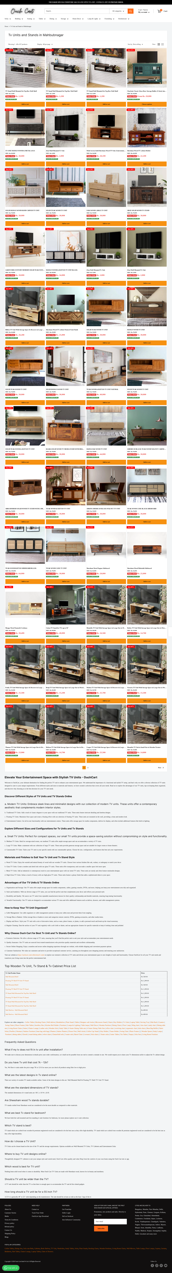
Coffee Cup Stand (92, 1031)
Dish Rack (153, 1022)
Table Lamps (140, 1248)
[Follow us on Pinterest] (161, 1265)
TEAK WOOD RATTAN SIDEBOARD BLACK (20, 568)
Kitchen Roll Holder (52, 1025)
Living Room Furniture (150, 1034)
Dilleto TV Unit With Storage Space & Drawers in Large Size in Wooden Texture (25, 330)
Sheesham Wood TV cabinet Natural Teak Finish (62, 330)
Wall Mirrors (131, 1248)
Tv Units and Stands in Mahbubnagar (20, 26)
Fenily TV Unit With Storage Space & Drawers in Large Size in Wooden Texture (25, 687)
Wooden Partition (105, 1025)
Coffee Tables (29, 1022)
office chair (110, 1028)
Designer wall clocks (87, 1022)
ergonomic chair (131, 1028)
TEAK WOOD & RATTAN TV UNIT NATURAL (102, 389)
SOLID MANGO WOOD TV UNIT (57, 389)
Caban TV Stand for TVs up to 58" (57, 628)
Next (159, 767)
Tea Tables (123, 1034)
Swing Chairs (9, 1025)
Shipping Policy (10, 1233)
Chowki (24, 1034)
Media (7, 1216)
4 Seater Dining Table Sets (96, 1028)
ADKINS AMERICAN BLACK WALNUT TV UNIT (103, 509)
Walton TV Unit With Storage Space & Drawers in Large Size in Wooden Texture (106, 687)
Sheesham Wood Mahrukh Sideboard (139, 568)
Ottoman (19, 1031)
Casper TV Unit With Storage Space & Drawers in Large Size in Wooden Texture (106, 747)
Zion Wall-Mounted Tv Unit (55, 151)
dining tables (17, 1034)
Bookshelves (60, 1022)
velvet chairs (47, 1034)
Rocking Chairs (40, 1022)
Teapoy (131, 1034)
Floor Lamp (127, 1025)
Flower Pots (72, 1031)
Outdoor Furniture (29, 1031)
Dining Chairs (116, 1025)
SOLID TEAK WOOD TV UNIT (56, 210)
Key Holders (118, 1022)
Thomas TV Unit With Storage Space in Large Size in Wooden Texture (25, 747)
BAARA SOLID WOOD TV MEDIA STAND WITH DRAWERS (65, 449)
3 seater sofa (69, 1034)
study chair (152, 1025)
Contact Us (8, 1230)
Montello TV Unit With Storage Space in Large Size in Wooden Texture (106, 628)
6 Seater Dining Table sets (77, 1028)
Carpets (157, 1248)
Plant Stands (83, 1248)
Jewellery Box (39, 1025)
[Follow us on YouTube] (165, 1265)
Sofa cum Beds (28, 1248)
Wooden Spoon (147, 1031)
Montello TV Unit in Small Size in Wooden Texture (144, 747)
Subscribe (101, 1228)
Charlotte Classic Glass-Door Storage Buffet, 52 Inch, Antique (147, 91)
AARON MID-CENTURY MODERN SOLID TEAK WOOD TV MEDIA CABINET (25, 270)
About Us (8, 1209)
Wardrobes (60, 1248)
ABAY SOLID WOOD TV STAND (138, 210)
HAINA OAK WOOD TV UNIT (97, 449)
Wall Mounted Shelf (11, 977)
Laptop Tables (36, 1251)
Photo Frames (19, 1025)
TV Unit (53, 1248)
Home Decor (77, 19)
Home (6, 26)
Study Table (63, 1028)
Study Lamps (157, 1031)
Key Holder (104, 1031)
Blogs (6, 1237)
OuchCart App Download (40, 1216)
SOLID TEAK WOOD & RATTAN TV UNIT (20, 449)
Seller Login (66, 1213)
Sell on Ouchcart (67, 1216)
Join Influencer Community (71, 1220)
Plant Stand (69, 1022)
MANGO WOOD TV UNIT (136, 330)
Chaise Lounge (33, 1028)
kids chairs (141, 1028)
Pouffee (12, 1031)
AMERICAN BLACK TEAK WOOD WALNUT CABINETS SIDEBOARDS (147, 449)
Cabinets (37, 1248)
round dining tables (35, 1034)
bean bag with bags (43, 1031)
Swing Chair (124, 1031)
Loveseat (87, 1034)
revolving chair (120, 1028)
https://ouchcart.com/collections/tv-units (31, 955)
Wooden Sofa (53, 1028)
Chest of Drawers (47, 1251)
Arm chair (143, 1025)
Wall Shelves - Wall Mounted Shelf (16, 1010)
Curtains (163, 1248)
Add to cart (25, 104)
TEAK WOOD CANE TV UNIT (56, 568)
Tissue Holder (114, 1031)
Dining (52, 19)
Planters (53, 1031)
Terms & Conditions (11, 1220)
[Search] (131, 11)
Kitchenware (122, 19)
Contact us (35, 1209)
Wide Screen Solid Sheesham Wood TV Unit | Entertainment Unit (106, 151)
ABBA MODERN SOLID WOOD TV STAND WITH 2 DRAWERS (25, 509)
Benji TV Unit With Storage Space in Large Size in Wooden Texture (65, 687)
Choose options (147, 104)
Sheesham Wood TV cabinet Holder (139, 151)
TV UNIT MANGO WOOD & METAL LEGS (20, 151)
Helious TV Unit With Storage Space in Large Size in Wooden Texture (65, 747)
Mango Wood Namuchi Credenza (16, 628)
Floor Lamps (150, 1248)
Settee (25, 1028)
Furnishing (108, 19)
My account (143, 12)
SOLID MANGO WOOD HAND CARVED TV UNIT (22, 210)
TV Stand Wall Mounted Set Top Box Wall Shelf (21, 91)
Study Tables (69, 1248)
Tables (41, 19)
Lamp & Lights (93, 19)
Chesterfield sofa (58, 1034)
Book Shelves (45, 1248)
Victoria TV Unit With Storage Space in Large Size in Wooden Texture (147, 687)
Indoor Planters (62, 1031)
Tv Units (126, 1022)
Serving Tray (144, 1022)
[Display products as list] (163, 44)
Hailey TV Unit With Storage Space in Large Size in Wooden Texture (147, 628)
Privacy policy (9, 1223)
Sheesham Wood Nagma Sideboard (98, 568)
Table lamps (85, 1025)
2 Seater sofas (104, 1034)
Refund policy (9, 1227)
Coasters (161, 1022)
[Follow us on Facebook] (152, 1265)
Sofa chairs (94, 1034)
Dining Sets (18, 1248)
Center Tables (114, 1034)
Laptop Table (134, 1022)
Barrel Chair (78, 1034)
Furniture (63, 1025)
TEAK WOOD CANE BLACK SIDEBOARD (141, 509)
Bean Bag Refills (152, 1028)
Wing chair (135, 1025)
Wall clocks (81, 1031)
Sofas (6, 19)
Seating (29, 19)
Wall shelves (51, 1022)
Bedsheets (8, 1251)
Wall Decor (94, 1025)
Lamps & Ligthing (74, 1025)
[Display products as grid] (159, 44)
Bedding (17, 19)
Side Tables (29, 1025)
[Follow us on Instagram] (156, 1265)
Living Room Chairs (15, 1028)
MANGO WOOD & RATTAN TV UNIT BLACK (61, 270)
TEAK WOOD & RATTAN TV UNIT (58, 509)
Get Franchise (66, 1209)
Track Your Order (38, 1213)
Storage (63, 19)
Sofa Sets (138, 1034)
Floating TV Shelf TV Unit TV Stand (17, 981)
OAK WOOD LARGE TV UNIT (97, 210)
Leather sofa (44, 1028)
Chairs (110, 1022)
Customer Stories (10, 1213)
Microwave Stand (101, 1022)
